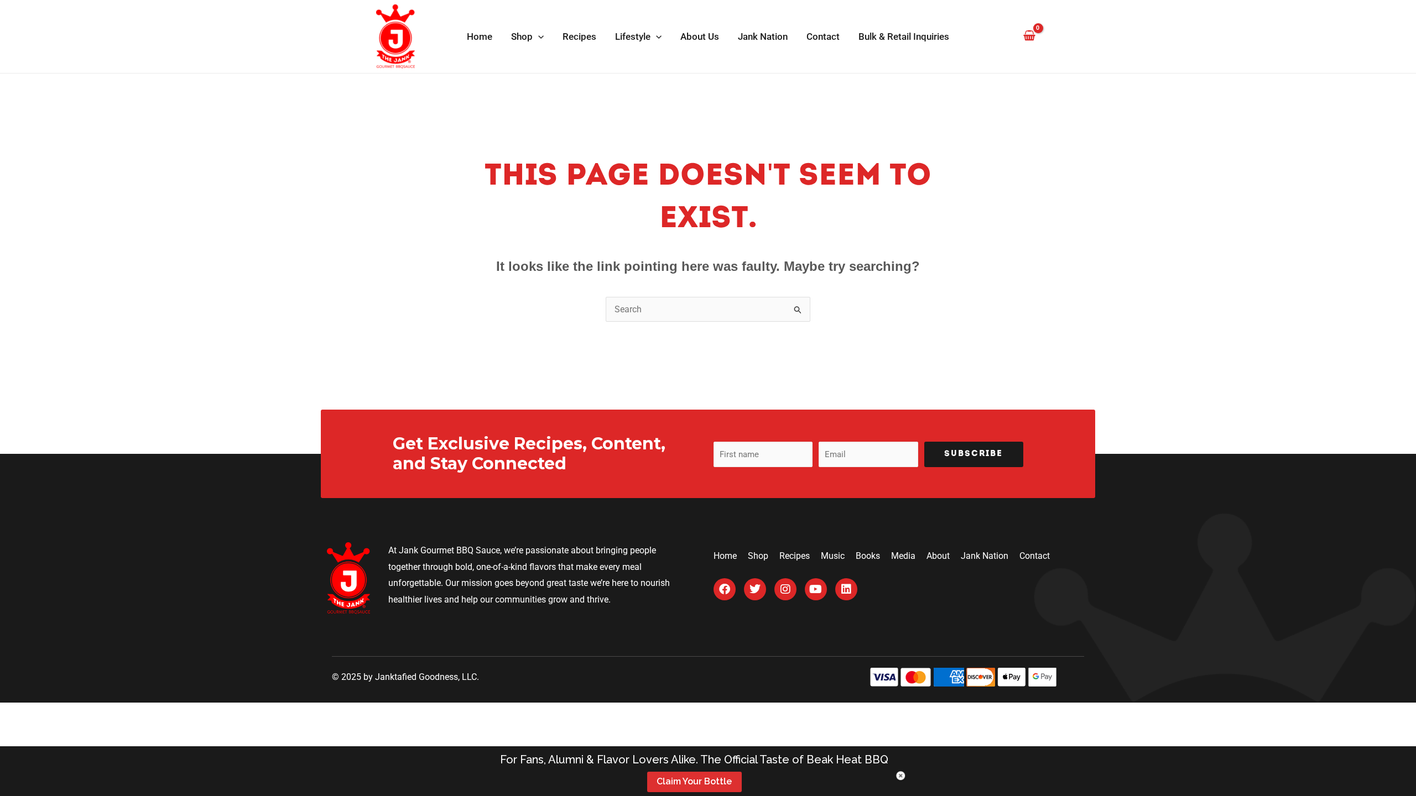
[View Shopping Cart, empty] (1029, 36)
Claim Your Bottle (694, 781)
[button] (538, 36)
